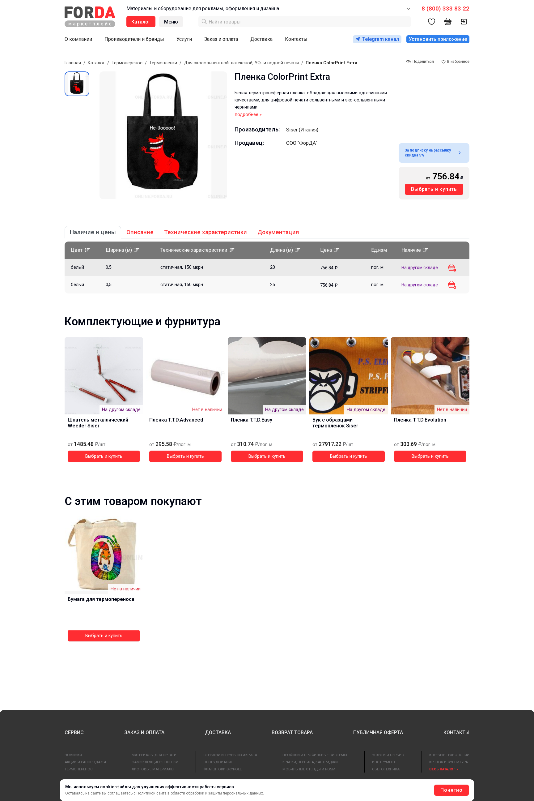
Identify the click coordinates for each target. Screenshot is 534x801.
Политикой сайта (152, 793)
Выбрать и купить (434, 189)
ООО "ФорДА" (301, 143)
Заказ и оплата (221, 39)
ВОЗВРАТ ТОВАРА (292, 732)
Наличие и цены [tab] (93, 232)
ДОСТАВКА (218, 732)
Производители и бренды (134, 39)
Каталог (96, 63)
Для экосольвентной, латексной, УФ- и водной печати (241, 63)
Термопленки (163, 63)
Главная (73, 63)
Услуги (184, 39)
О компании (78, 39)
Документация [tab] (278, 232)
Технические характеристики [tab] (205, 232)
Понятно (451, 790)
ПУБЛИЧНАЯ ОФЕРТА (378, 732)
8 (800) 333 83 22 (445, 8)
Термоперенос (127, 63)
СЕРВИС (74, 732)
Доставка (261, 39)
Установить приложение (438, 39)
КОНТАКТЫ (456, 732)
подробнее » (248, 114)
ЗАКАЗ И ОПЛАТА (144, 732)
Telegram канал (380, 39)
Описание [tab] (140, 232)
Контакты (296, 39)
